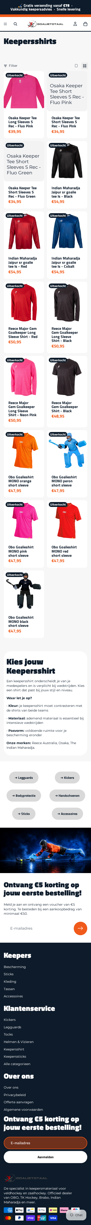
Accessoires (13, 996)
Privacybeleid (15, 1095)
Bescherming (15, 967)
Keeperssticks (15, 1056)
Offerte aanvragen (18, 1102)
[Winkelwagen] (85, 24)
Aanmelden (46, 1156)
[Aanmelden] (80, 928)
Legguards (12, 1027)
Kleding (10, 981)
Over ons (11, 1087)
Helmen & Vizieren (19, 1042)
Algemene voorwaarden (23, 1109)
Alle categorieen (17, 1064)
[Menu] (5, 24)
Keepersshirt (14, 1049)
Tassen (9, 989)
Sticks (9, 974)
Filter (13, 66)
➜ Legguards (24, 777)
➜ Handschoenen (67, 795)
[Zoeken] (15, 24)
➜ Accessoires (67, 813)
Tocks (8, 1034)
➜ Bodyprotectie (23, 795)
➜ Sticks (24, 813)
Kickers (10, 1020)
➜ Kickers (67, 777)
